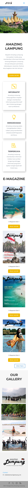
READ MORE (14, 226)
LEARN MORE (14, 75)
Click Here (19, 366)
